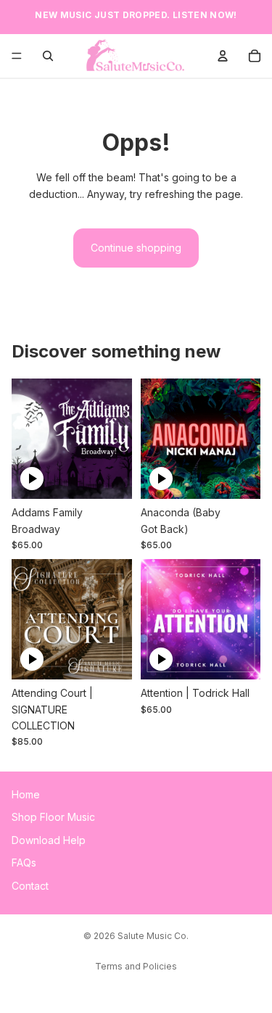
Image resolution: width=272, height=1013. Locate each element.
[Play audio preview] (32, 478)
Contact (30, 886)
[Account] (223, 56)
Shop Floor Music (53, 817)
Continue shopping (136, 247)
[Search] (48, 56)
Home (26, 794)
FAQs (24, 863)
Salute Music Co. (153, 935)
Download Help (49, 840)
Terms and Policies (136, 966)
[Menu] (16, 56)
